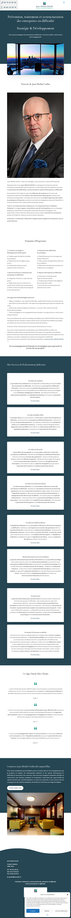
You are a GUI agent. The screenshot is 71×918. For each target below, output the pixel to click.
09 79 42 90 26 (9, 2)
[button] (67, 894)
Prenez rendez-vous (15, 788)
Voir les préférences (61, 911)
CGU (47, 914)
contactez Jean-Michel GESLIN (53, 339)
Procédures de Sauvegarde (35, 449)
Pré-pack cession (35, 596)
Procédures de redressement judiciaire (35, 483)
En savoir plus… (35, 655)
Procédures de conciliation (35, 380)
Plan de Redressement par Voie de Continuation (35, 556)
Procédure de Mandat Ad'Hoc (35, 415)
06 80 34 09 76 (9, 7)
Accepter (33, 911)
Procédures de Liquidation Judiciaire (35, 522)
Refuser (47, 911)
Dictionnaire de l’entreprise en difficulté (35, 632)
